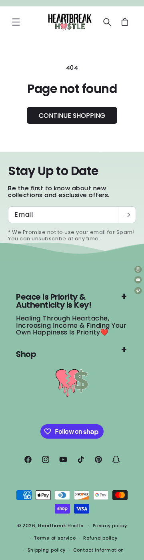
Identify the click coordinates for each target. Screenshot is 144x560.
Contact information (98, 550)
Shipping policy (47, 550)
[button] (16, 22)
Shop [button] (26, 354)
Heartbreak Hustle (61, 525)
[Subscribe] (127, 214)
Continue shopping (72, 115)
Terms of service (55, 538)
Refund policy (100, 538)
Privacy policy (110, 525)
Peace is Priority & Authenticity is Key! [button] (53, 300)
